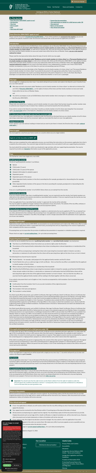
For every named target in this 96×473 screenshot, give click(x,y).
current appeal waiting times (36, 426)
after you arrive (50, 376)
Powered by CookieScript (12, 470)
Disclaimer (65, 448)
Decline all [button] (16, 465)
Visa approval (55, 24)
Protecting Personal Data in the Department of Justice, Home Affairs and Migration (73, 463)
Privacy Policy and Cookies (70, 443)
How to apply (14, 25)
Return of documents (57, 25)
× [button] (20, 421)
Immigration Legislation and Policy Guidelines (72, 456)
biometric (27, 149)
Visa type (13, 24)
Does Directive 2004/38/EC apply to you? (22, 20)
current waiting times (31, 233)
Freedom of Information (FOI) (71, 459)
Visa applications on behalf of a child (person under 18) (67, 22)
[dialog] (11, 446)
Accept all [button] (7, 465)
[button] (84, 6)
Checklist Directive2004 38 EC (34, 37)
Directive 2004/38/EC (26, 89)
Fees (11, 27)
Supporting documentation (59, 20)
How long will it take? (16, 29)
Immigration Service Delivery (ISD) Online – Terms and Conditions (72, 452)
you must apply (17, 110)
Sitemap (64, 468)
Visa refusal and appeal (57, 27)
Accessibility (66, 446)
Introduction (14, 22)
